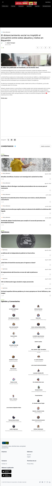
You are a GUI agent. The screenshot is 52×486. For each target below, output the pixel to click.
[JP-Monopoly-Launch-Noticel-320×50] (26, 3)
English (29, 456)
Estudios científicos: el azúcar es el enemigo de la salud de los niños (22, 176)
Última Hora (5, 6)
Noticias (13, 6)
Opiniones (29, 6)
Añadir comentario (45, 146)
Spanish (29, 454)
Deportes (37, 6)
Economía (21, 6)
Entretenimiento (47, 6)
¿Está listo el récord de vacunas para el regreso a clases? (18, 262)
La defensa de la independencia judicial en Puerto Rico (18, 253)
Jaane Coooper (11, 43)
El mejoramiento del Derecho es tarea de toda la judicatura (19, 272)
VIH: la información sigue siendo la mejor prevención (17, 281)
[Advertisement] (26, 18)
